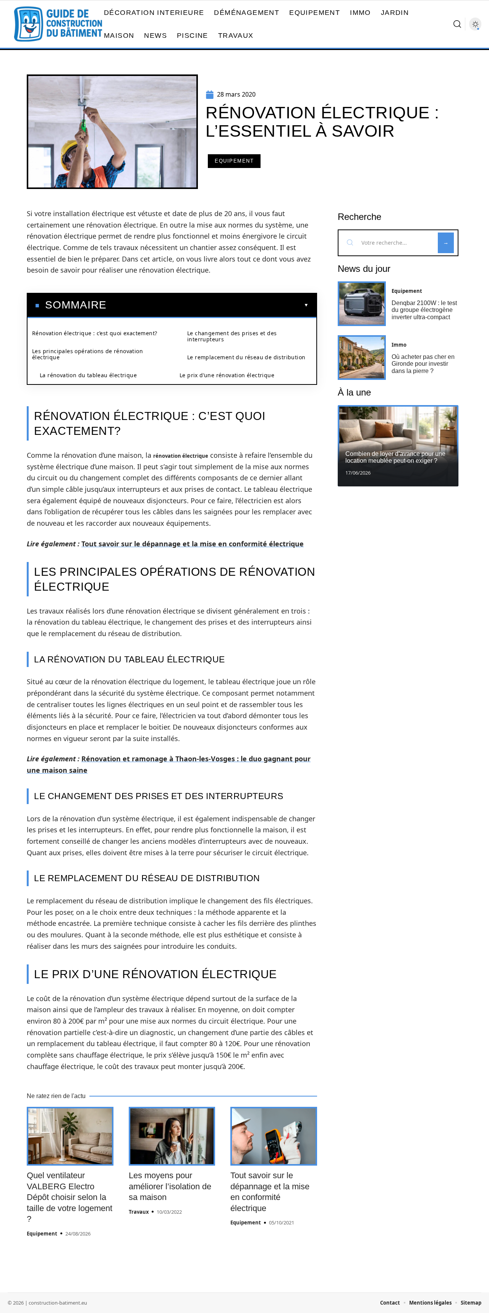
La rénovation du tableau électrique (88, 375)
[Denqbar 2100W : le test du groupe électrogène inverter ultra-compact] (361, 303)
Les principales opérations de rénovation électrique (87, 354)
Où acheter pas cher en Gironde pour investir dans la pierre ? (423, 364)
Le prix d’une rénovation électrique (227, 375)
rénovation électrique (180, 455)
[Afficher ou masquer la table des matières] (208, 305)
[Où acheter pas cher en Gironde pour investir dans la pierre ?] (361, 357)
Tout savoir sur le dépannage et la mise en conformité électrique (192, 543)
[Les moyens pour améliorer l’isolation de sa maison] (172, 1136)
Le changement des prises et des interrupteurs (232, 336)
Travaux (139, 1211)
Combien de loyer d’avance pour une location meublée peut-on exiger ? (395, 457)
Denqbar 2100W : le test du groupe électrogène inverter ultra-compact (424, 310)
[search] (457, 24)
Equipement (234, 161)
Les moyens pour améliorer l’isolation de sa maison (170, 1186)
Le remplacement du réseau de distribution (246, 357)
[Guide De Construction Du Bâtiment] (58, 24)
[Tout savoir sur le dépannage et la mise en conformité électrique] (273, 1136)
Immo (399, 344)
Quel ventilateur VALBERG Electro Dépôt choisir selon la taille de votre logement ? (69, 1197)
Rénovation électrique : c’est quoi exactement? (94, 333)
